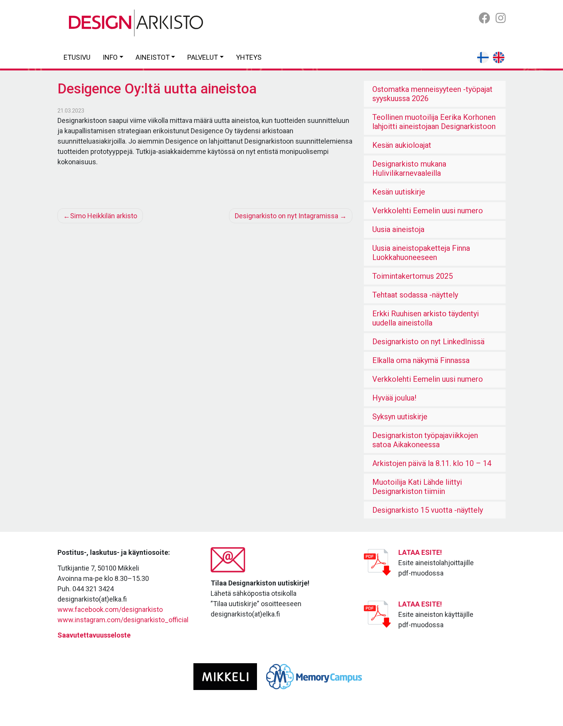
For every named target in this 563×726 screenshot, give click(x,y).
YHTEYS (249, 57)
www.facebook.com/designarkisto (110, 609)
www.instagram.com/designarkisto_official (122, 620)
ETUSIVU (77, 57)
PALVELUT (202, 57)
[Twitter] (484, 18)
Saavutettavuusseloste (94, 635)
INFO (110, 57)
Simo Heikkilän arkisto (103, 216)
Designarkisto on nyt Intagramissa (286, 216)
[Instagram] (501, 18)
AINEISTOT (153, 57)
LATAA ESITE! (420, 552)
